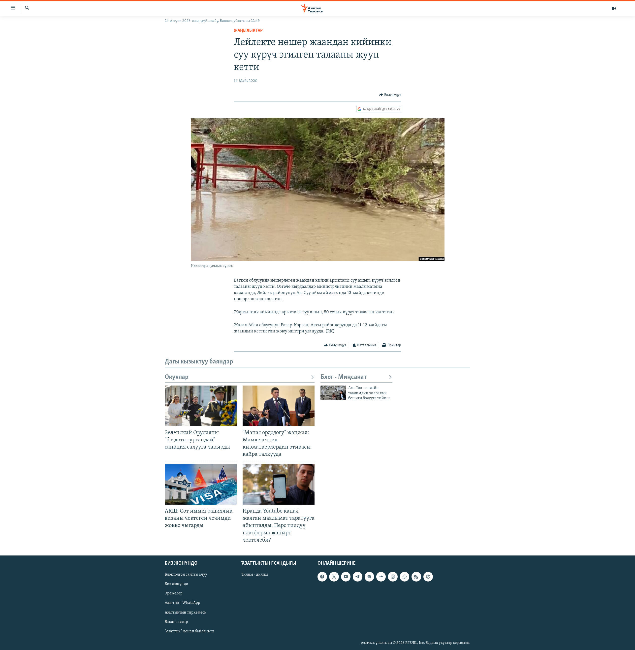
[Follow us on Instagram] (392, 576)
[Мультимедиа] (613, 8)
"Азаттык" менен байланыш (189, 631)
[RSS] (416, 576)
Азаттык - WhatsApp (182, 603)
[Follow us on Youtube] (345, 576)
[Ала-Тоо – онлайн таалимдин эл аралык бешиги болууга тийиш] (333, 393)
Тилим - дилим (254, 575)
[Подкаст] (428, 576)
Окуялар (177, 377)
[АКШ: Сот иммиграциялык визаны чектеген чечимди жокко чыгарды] (201, 484)
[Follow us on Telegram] (357, 576)
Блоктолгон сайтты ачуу (186, 575)
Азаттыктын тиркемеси (186, 612)
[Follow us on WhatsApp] (404, 576)
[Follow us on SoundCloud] (381, 576)
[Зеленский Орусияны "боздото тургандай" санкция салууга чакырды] (201, 406)
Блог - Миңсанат (343, 377)
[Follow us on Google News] (369, 576)
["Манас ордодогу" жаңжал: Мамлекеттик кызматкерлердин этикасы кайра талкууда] (279, 406)
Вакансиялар (176, 622)
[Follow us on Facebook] (322, 576)
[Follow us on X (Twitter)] (334, 576)
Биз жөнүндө (176, 584)
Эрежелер (174, 593)
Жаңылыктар (248, 31)
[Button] (390, 95)
